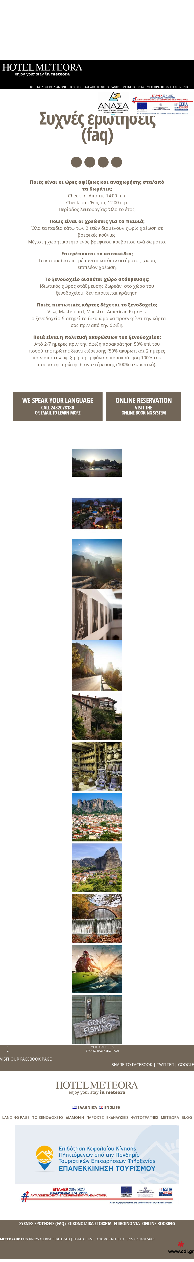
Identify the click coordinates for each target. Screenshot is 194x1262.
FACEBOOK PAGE (36, 1059)
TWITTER (165, 1064)
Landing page (16, 1117)
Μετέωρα (16, 31)
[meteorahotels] (42, 70)
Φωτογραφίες (20, 22)
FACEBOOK (142, 1064)
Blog (13, 35)
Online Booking (21, 27)
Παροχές (16, 14)
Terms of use (83, 1239)
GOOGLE (186, 1064)
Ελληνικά (16, 50)
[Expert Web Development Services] (181, 1247)
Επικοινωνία (19, 39)
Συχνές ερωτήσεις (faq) (42, 1223)
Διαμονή (16, 9)
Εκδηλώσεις (18, 18)
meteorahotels (102, 1047)
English (15, 54)
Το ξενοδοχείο (21, 5)
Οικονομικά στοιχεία (89, 1223)
